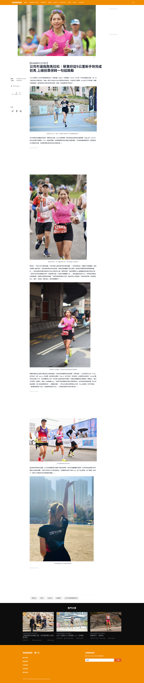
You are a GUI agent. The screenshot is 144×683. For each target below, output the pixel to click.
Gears (50, 2)
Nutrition (63, 2)
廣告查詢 (25, 672)
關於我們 (25, 658)
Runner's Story (34, 2)
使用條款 (25, 669)
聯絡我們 (25, 661)
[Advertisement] (63, 160)
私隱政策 (25, 665)
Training (43, 2)
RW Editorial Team (21, 78)
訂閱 (118, 660)
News (25, 2)
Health (56, 2)
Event (74, 2)
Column (80, 2)
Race (69, 2)
